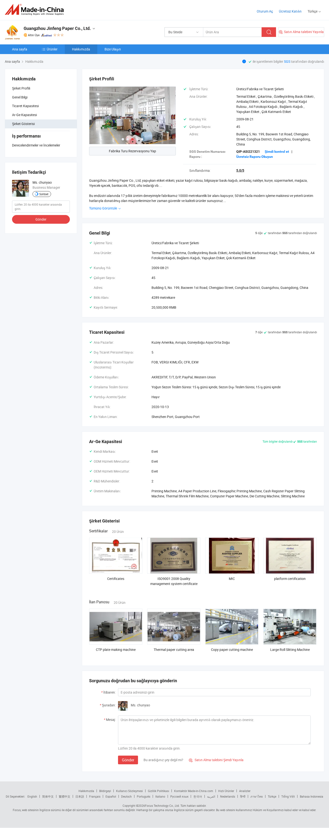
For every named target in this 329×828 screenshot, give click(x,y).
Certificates (115, 578)
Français (94, 796)
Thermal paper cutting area (174, 649)
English (32, 796)
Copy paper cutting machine (232, 649)
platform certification (290, 578)
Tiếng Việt (288, 796)
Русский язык (179, 796)
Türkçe (272, 796)
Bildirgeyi (105, 791)
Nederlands (227, 796)
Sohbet (43, 194)
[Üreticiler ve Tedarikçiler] (36, 9)
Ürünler (52, 49)
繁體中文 (64, 796)
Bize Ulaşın (113, 49)
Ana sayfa (19, 49)
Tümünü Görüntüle (103, 208)
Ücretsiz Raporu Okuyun (254, 157)
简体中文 (48, 796)
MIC (232, 578)
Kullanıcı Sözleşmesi (129, 791)
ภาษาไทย (256, 796)
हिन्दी (242, 796)
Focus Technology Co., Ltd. (162, 805)
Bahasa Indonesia (311, 796)
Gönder (40, 219)
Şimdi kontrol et (277, 151)
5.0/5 (240, 170)
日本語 (79, 796)
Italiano (160, 796)
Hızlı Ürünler (226, 791)
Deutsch (126, 796)
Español (110, 796)
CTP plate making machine (116, 649)
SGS (287, 61)
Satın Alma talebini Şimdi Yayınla (216, 760)
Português (143, 796)
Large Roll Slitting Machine (290, 649)
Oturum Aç (265, 11)
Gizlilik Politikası (158, 791)
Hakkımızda (81, 49)
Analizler (244, 791)
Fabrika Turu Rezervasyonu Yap (132, 151)
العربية (211, 796)
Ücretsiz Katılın (290, 11)
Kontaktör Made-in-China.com (193, 791)
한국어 (197, 796)
